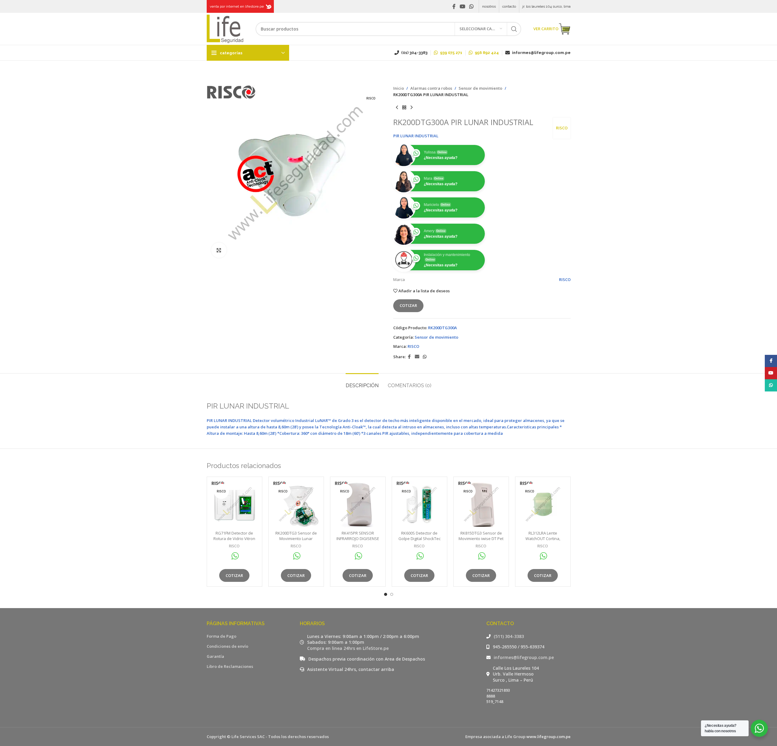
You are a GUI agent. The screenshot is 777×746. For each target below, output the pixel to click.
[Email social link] (417, 357)
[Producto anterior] (397, 107)
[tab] (362, 382)
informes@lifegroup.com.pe (524, 657)
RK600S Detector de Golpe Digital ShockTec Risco (419, 538)
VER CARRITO (545, 28)
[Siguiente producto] (411, 107)
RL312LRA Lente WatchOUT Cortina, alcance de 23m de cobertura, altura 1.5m (542, 541)
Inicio (398, 88)
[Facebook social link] (454, 6)
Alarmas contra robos (431, 88)
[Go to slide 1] (385, 594)
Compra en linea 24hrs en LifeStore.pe (348, 648)
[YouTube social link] (462, 6)
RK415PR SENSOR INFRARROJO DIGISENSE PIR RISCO (357, 538)
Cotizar (408, 305)
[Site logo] (225, 28)
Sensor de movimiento (480, 88)
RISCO (562, 128)
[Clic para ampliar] (219, 250)
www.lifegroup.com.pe (548, 736)
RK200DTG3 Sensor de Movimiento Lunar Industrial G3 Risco (296, 538)
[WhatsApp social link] (471, 6)
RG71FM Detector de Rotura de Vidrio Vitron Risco (234, 538)
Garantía (215, 656)
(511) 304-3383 (509, 636)
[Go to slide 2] (391, 594)
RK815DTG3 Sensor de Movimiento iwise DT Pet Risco (481, 538)
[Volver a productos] (404, 107)
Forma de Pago (221, 636)
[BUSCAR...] (514, 29)
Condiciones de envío (227, 646)
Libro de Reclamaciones (230, 666)
